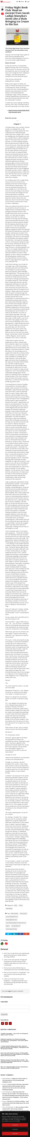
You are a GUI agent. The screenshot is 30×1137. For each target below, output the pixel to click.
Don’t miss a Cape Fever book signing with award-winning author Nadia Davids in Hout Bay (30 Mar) (16, 955)
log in (10, 991)
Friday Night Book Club (11, 919)
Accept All (15, 1125)
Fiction (20, 905)
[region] (15, 1124)
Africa (15, 905)
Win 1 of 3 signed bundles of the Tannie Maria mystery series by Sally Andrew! (14, 1067)
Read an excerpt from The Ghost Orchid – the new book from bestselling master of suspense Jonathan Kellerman (15, 1061)
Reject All (15, 1133)
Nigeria (7, 926)
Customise (15, 1129)
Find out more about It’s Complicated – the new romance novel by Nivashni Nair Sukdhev (16, 974)
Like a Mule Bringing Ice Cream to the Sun (16, 922)
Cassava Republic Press (12, 916)
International (9, 908)
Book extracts (23, 913)
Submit (22, 1)
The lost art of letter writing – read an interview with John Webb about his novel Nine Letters (15, 1103)
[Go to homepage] (6, 2)
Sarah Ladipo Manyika (11, 929)
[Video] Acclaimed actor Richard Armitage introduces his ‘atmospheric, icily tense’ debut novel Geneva (14, 1040)
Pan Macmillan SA (16, 926)
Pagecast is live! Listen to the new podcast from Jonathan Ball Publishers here (14, 1080)
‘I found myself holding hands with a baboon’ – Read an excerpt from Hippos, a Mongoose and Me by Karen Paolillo (15, 1047)
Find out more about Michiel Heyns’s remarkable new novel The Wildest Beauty (16, 969)
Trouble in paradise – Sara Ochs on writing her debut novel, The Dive (14, 1034)
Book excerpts (14, 913)
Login (27, 1)
